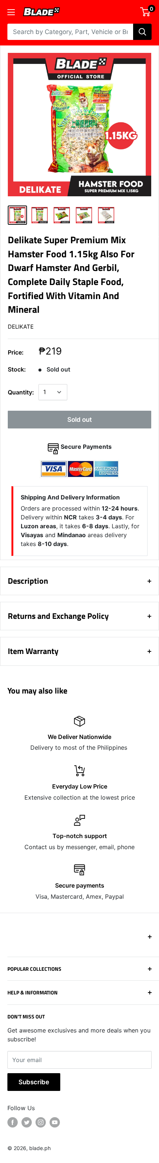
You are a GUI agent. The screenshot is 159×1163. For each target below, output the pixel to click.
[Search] (142, 32)
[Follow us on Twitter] (26, 1122)
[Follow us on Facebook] (12, 1122)
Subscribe (33, 1082)
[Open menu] (11, 12)
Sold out (79, 419)
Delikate (21, 326)
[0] (145, 11)
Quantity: (21, 392)
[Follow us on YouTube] (55, 1122)
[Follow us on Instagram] (40, 1122)
